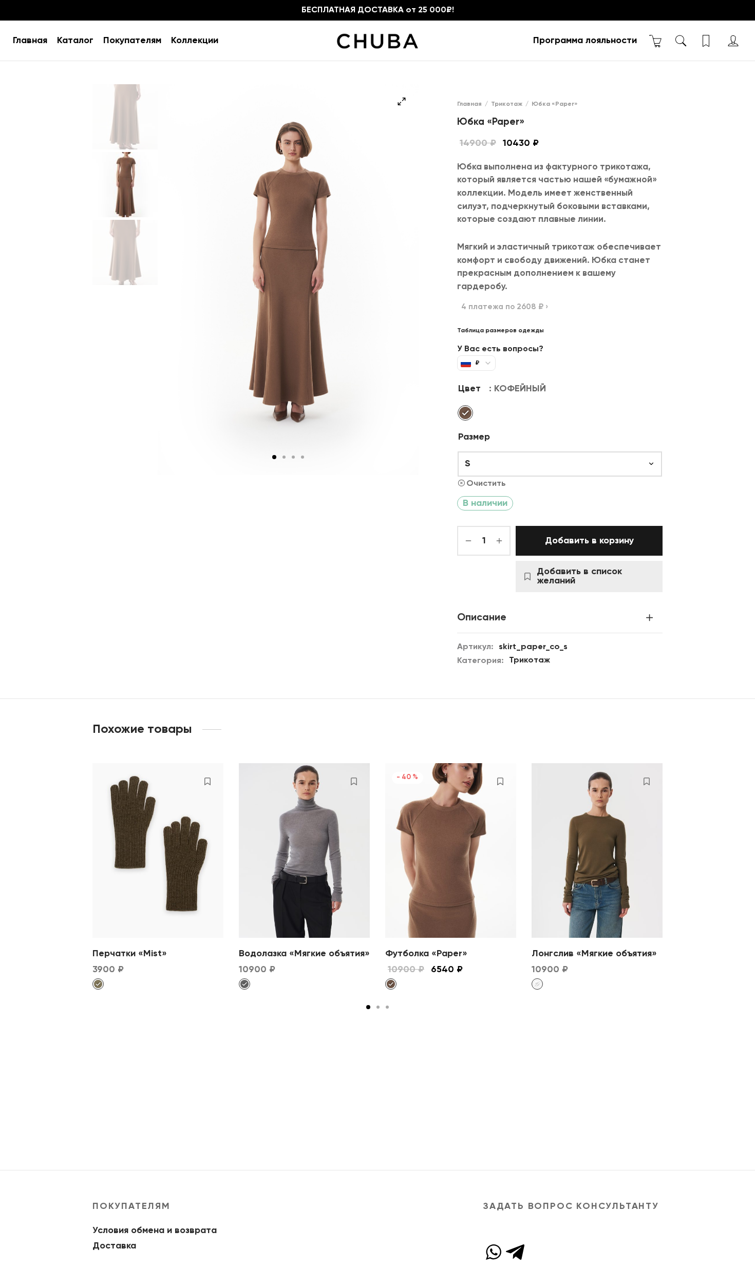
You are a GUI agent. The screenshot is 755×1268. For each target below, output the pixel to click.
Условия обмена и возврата (154, 1230)
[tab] (560, 617)
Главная (30, 40)
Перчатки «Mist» (129, 953)
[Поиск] (680, 40)
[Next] (665, 848)
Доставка (114, 1246)
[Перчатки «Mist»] (157, 850)
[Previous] (89, 848)
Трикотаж (506, 104)
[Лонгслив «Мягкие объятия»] (597, 850)
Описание (481, 617)
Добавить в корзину (589, 540)
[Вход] (733, 40)
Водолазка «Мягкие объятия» (304, 953)
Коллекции (194, 40)
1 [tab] (274, 457)
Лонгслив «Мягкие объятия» (594, 953)
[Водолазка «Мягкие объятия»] (304, 850)
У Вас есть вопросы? (500, 349)
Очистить (486, 483)
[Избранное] (707, 40)
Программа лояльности (585, 40)
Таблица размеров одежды (500, 331)
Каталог (75, 40)
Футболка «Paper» (426, 953)
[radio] (465, 413)
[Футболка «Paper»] (450, 850)
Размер (474, 437)
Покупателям (132, 40)
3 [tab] (293, 457)
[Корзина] (655, 40)
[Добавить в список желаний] (207, 781)
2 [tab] (284, 457)
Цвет (469, 388)
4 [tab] (302, 457)
